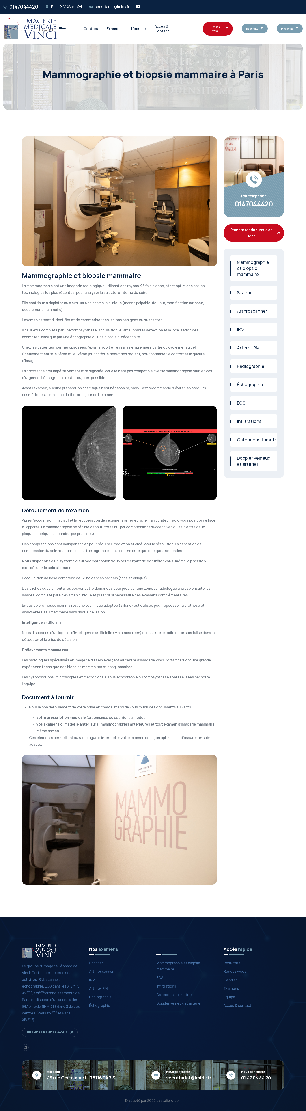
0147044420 (23, 6)
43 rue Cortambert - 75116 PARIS (81, 1078)
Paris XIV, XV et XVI (66, 6)
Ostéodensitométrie (257, 440)
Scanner (245, 293)
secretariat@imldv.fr (112, 6)
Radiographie (250, 366)
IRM (240, 329)
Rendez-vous (235, 971)
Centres (91, 28)
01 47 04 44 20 (256, 1078)
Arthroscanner (252, 311)
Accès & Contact (162, 29)
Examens (115, 28)
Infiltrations (249, 421)
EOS (241, 403)
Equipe (229, 996)
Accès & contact (237, 1005)
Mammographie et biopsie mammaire (253, 268)
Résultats (232, 962)
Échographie (250, 384)
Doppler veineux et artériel (253, 461)
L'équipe (138, 28)
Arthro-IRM (248, 348)
